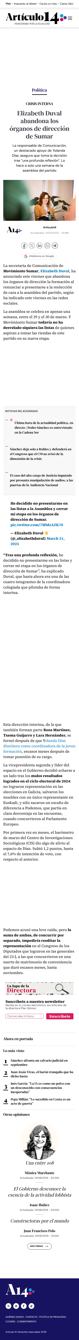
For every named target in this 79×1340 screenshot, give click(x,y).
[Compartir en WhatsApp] (47, 246)
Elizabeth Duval (54, 271)
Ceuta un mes (48, 4)
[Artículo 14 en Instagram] (16, 1306)
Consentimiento (26, 1321)
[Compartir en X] (32, 246)
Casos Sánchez (69, 4)
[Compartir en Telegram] (55, 246)
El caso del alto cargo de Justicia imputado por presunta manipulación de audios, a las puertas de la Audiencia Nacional (41, 480)
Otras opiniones (16, 1114)
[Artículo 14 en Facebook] (24, 1306)
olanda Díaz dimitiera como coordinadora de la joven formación (39, 746)
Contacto (31, 1316)
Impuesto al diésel (25, 4)
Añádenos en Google (41, 256)
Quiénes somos (15, 1316)
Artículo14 (49, 227)
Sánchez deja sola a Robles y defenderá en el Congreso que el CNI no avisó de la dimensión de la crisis (40, 454)
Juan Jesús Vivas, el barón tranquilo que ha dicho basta (42, 1074)
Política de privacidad (52, 1316)
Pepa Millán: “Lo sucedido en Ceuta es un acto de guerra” (40, 1101)
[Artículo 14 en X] (8, 1306)
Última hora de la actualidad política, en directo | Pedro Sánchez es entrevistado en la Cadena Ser (44, 427)
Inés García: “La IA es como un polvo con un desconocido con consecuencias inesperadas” (40, 1087)
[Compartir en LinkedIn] (39, 246)
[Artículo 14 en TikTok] (31, 1306)
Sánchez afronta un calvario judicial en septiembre (39, 1062)
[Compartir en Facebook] (24, 246)
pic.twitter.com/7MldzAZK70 (37, 524)
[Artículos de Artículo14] (14, 230)
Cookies (10, 1321)
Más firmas (36, 1246)
